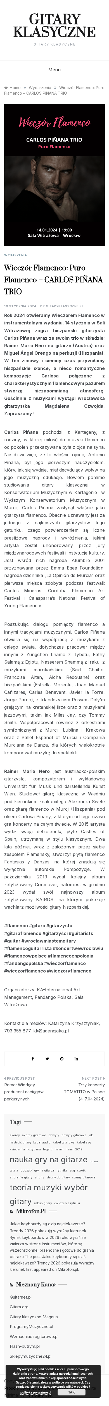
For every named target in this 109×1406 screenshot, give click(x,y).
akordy (15, 1135)
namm (59, 1149)
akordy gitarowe (34, 1135)
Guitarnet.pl (21, 1297)
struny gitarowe (84, 1177)
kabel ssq (84, 1142)
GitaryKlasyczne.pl (65, 306)
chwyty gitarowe (73, 1135)
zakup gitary (43, 1203)
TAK (71, 1392)
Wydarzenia (15, 255)
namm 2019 (74, 1149)
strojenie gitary (21, 1177)
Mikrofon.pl (31, 1211)
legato (48, 1149)
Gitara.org (19, 1306)
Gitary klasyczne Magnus (34, 1316)
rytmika (62, 1170)
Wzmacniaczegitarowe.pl (34, 1336)
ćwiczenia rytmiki (67, 1203)
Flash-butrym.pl (25, 1346)
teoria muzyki (36, 1187)
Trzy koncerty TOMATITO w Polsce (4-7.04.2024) (84, 1092)
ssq (72, 1170)
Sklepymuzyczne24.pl (30, 1356)
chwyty (53, 1135)
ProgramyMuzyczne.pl (31, 1326)
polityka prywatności (35, 1392)
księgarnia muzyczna (25, 1149)
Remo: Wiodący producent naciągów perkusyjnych (24, 1092)
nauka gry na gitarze (48, 1159)
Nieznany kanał (36, 1284)
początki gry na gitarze (37, 1170)
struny (39, 1177)
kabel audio (42, 1142)
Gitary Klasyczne (54, 26)
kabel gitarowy (64, 1142)
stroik (81, 1170)
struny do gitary (58, 1177)
